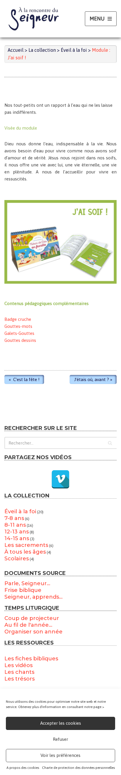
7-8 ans (14, 518)
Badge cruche (17, 319)
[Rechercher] (110, 443)
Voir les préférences (60, 755)
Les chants (19, 672)
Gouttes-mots (18, 326)
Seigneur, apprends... (33, 597)
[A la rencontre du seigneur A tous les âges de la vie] (33, 18)
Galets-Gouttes (19, 333)
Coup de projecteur (31, 618)
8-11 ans (15, 525)
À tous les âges (25, 552)
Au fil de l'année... (28, 625)
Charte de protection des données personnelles (78, 768)
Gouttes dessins (20, 340)
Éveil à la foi (20, 511)
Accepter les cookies (60, 723)
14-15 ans (16, 538)
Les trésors (19, 679)
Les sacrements (26, 545)
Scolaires (16, 558)
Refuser (60, 739)
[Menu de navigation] (101, 18)
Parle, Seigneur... (27, 583)
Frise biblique (22, 590)
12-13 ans (16, 531)
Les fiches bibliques (31, 658)
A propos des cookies (22, 768)
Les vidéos (18, 665)
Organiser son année (33, 631)
